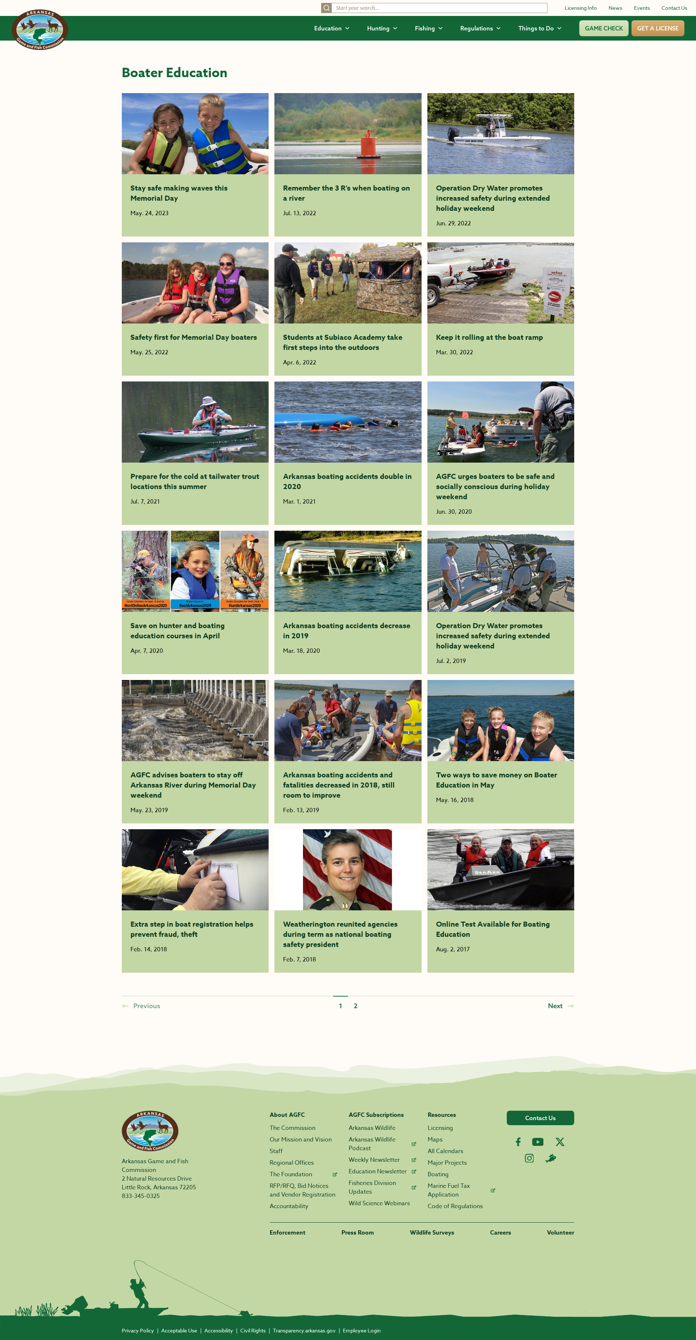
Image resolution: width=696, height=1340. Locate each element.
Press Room (357, 1232)
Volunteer (560, 1232)
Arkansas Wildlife (372, 1128)
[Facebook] (518, 1142)
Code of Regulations (455, 1206)
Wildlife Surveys (432, 1232)
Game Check (604, 28)
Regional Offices (292, 1163)
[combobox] (434, 8)
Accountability (289, 1206)
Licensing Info (581, 7)
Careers (500, 1232)
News (615, 7)
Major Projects (447, 1163)
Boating (438, 1174)
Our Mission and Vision (301, 1139)
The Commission (292, 1128)
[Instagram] (529, 1158)
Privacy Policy (138, 1330)
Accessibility (218, 1330)
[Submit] (327, 8)
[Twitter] (560, 1142)
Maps (435, 1139)
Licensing (440, 1128)
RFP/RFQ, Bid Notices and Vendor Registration (302, 1190)
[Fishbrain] (550, 1158)
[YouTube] (538, 1142)
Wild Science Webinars (379, 1203)
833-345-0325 (141, 1196)
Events (642, 7)
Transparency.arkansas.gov (304, 1330)
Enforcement (288, 1232)
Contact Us (674, 7)
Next (555, 1006)
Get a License (658, 28)
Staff (276, 1151)
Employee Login (362, 1330)
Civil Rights (253, 1330)
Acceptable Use (179, 1330)
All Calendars (445, 1151)
